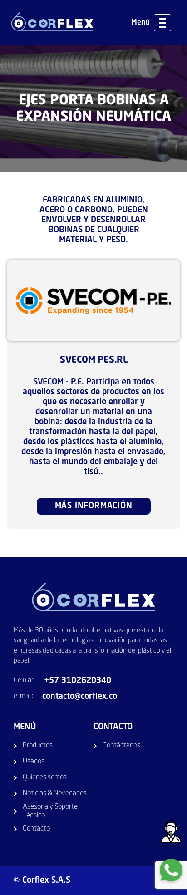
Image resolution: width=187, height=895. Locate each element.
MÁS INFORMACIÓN (94, 506)
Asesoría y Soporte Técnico (50, 811)
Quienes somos (45, 777)
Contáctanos (121, 745)
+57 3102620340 (77, 681)
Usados (33, 761)
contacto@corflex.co (79, 697)
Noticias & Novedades (55, 793)
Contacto (36, 828)
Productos (38, 745)
